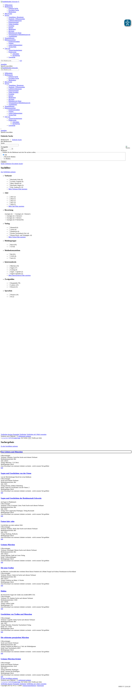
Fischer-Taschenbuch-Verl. (18, 233)
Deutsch (12, 295)
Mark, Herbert (14, 183)
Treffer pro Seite (37, 438)
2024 (12, 199)
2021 (12, 202)
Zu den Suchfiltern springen (9, 446)
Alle (5, 155)
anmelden (4, 64)
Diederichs (13, 231)
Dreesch (12, 287)
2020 (12, 204)
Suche (3, 143)
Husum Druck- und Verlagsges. (20, 235)
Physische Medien (9, 157)
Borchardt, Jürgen (15, 185)
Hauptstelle (13, 283)
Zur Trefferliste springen (8, 172)
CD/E (12, 256)
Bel (11, 254)
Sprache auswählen (7, 66)
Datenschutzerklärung (29, 685)
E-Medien (7, 159)
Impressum (40, 685)
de (11, 296)
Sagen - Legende (15, 272)
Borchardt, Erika (15, 179)
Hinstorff (13, 227)
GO (21, 60)
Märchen (13, 266)
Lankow (13, 285)
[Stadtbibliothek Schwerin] (9, 1)
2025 (12, 197)
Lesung (12, 270)
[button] (128, 147)
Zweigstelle (4, 147)
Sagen (12, 268)
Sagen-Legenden (15, 273)
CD (11, 246)
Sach (11, 258)
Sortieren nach (5, 436)
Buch (12, 244)
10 (12, 438)
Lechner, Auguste (15, 181)
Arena (12, 229)
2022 (12, 200)
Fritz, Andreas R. (15, 187)
